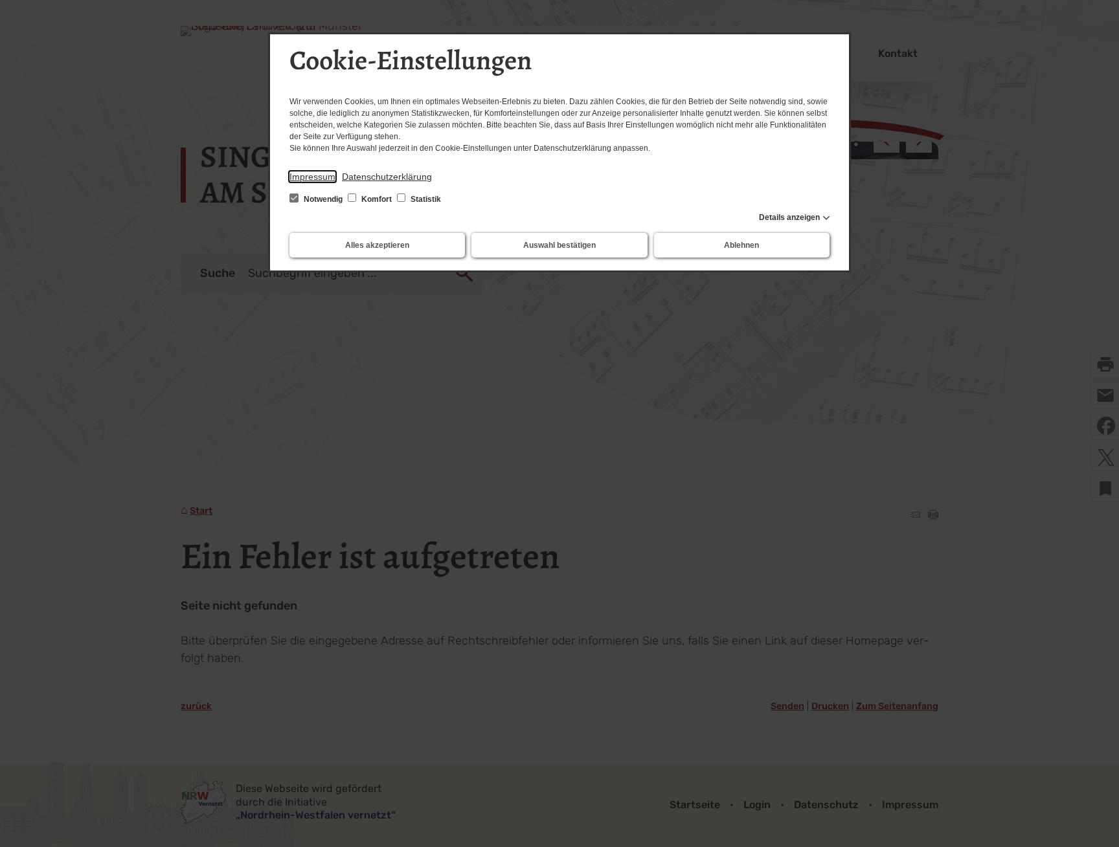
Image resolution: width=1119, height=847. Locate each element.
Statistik (425, 199)
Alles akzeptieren (377, 245)
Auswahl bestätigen (559, 245)
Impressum (312, 176)
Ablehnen (741, 245)
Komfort (376, 199)
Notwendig (323, 199)
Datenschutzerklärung (387, 176)
